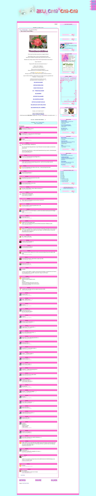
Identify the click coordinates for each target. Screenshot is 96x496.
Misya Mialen (24, 209)
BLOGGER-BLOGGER (38, 99)
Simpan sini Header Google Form (66, 125)
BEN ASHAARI (63, 137)
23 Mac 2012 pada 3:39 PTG (26, 438)
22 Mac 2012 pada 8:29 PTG (26, 184)
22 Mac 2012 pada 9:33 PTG (26, 201)
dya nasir (23, 176)
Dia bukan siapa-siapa (64, 129)
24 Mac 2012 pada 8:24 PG (26, 445)
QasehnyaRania (25, 469)
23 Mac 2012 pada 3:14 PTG (26, 354)
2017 (62, 174)
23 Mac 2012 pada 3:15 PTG (26, 359)
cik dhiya (23, 137)
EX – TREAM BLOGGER (38, 90)
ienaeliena (24, 276)
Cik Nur (24, 456)
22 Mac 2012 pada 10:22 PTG (27, 212)
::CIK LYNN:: (24, 262)
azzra (23, 455)
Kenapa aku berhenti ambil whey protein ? (67, 138)
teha (22, 171)
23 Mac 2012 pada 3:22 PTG (26, 375)
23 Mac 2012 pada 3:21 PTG (26, 370)
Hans (62, 145)
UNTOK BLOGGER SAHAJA (38, 102)
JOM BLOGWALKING (38, 85)
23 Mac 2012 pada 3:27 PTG (26, 387)
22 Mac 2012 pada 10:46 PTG (27, 237)
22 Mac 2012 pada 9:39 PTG (26, 206)
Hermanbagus (63, 161)
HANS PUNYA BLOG (38, 88)
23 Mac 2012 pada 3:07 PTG (26, 333)
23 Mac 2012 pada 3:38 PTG (26, 427)
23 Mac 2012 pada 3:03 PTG (26, 295)
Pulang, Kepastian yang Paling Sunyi (66, 155)
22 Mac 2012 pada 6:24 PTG (26, 157)
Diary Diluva (63, 164)
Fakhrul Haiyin (24, 198)
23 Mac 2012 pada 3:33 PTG (26, 397)
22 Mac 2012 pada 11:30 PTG (27, 264)
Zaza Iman (24, 127)
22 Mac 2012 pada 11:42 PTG (27, 273)
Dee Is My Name (64, 154)
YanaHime (24, 215)
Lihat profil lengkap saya (69, 48)
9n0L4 (23, 155)
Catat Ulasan (23, 475)
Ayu (22, 165)
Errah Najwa (24, 203)
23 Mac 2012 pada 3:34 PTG (26, 403)
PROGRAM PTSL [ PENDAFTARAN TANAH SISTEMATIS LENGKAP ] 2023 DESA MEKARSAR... (67, 159)
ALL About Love (64, 128)
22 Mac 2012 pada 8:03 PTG (26, 178)
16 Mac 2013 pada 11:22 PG (26, 472)
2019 (62, 171)
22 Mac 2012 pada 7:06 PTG (26, 168)
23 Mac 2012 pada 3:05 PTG (26, 312)
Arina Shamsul (24, 287)
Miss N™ (23, 292)
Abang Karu (24, 240)
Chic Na (23, 257)
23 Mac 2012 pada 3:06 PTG (26, 322)
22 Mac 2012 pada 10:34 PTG (27, 224)
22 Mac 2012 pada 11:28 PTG (27, 259)
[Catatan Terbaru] (22, 481)
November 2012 (64, 180)
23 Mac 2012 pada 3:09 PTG (26, 338)
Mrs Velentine (24, 463)
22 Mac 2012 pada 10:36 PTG (27, 232)
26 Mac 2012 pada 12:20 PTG (27, 452)
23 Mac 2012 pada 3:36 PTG (26, 408)
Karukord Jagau (64, 120)
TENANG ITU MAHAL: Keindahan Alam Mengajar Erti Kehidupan (67, 122)
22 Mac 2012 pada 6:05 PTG (26, 152)
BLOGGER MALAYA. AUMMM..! (38, 107)
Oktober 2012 (64, 181)
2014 (62, 175)
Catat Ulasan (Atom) (25, 483)
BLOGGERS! (38, 93)
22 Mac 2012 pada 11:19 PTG (27, 254)
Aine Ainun (24, 192)
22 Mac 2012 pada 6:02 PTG (26, 140)
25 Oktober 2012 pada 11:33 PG (27, 466)
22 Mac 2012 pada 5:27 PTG (26, 134)
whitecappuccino (25, 181)
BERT (23, 132)
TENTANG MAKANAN (64, 157)
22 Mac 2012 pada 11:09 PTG (27, 242)
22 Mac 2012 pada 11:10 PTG (27, 247)
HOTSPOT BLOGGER (38, 96)
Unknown (23, 220)
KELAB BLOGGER (38, 82)
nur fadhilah (24, 186)
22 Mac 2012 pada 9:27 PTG (26, 195)
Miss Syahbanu (24, 250)
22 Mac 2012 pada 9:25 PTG (26, 189)
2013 (62, 176)
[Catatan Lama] (54, 481)
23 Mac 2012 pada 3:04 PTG (26, 300)
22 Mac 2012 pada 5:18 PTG (26, 129)
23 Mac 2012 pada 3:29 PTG (26, 392)
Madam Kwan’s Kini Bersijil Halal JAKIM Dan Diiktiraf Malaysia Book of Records (68, 142)
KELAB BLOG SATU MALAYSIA (38, 104)
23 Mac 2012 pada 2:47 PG (26, 284)
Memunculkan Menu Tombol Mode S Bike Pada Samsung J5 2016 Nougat (67, 162)
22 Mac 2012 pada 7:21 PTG (26, 173)
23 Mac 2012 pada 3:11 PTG (26, 349)
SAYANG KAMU (39, 123)
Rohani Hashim (24, 245)
